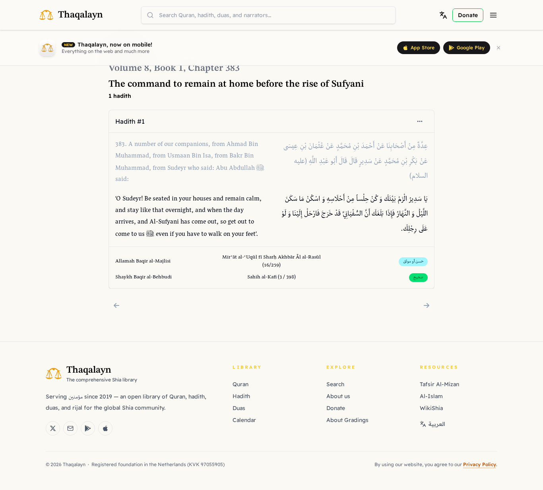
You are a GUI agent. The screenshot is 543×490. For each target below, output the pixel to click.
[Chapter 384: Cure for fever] (426, 305)
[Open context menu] (420, 121)
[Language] (443, 15)
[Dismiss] (498, 48)
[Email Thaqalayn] (70, 428)
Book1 (168, 68)
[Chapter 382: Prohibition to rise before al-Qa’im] (116, 305)
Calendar (244, 420)
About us (338, 396)
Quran (240, 384)
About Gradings (347, 420)
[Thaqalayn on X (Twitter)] (53, 428)
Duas (239, 408)
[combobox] (268, 15)
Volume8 (129, 68)
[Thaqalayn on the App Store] (105, 428)
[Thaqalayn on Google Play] (88, 428)
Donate (335, 408)
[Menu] (493, 15)
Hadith (241, 396)
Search (335, 384)
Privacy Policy (479, 464)
